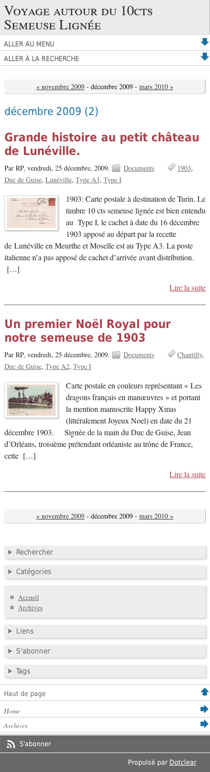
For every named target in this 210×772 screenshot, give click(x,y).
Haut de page (25, 693)
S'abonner (33, 651)
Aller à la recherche (41, 58)
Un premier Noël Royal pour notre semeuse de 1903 (87, 331)
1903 (184, 168)
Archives (30, 607)
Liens (25, 631)
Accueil (28, 597)
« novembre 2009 (60, 86)
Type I (113, 179)
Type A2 (57, 366)
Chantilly (189, 354)
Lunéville (58, 179)
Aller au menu (29, 44)
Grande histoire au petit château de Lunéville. (101, 144)
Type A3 (88, 179)
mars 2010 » (156, 86)
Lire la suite (187, 287)
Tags (23, 671)
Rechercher (34, 552)
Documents (139, 168)
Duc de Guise (23, 179)
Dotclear (182, 762)
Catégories (33, 571)
